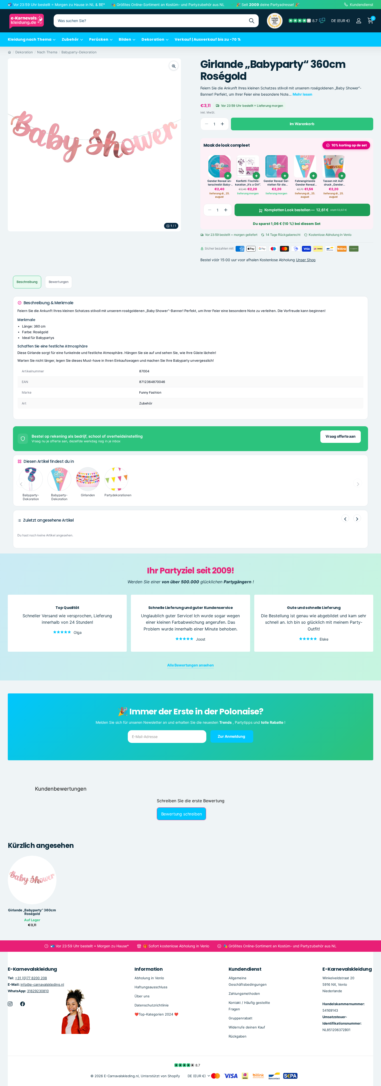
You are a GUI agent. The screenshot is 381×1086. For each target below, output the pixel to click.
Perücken (98, 39)
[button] (222, 124)
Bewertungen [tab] (59, 282)
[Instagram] (10, 1004)
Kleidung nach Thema (29, 39)
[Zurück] (345, 518)
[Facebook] (22, 1004)
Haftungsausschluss (151, 987)
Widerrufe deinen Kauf (247, 1027)
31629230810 (38, 991)
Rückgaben (237, 1036)
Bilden (125, 39)
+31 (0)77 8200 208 (31, 978)
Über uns (142, 996)
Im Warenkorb (302, 124)
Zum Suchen (251, 20)
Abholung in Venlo (149, 978)
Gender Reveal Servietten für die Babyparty (276, 182)
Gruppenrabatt (240, 1018)
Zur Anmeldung (232, 736)
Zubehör (70, 39)
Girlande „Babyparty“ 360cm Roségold (32, 912)
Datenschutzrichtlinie (152, 1005)
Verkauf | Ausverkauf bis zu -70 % (208, 39)
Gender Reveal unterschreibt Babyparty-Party (219, 182)
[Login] (358, 21)
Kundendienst (245, 969)
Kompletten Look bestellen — (305, 210)
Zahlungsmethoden (244, 993)
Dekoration (153, 39)
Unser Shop (306, 260)
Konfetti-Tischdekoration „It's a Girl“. (248, 182)
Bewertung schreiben (181, 814)
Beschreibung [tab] (27, 282)
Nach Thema (47, 52)
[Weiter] (357, 518)
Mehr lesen (302, 94)
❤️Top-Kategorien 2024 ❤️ (156, 1014)
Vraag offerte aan (341, 436)
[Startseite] (9, 52)
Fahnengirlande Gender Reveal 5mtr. (305, 182)
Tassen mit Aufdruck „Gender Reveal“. (333, 182)
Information (149, 969)
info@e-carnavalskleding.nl (42, 984)
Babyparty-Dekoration (79, 52)
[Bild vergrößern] (173, 65)
